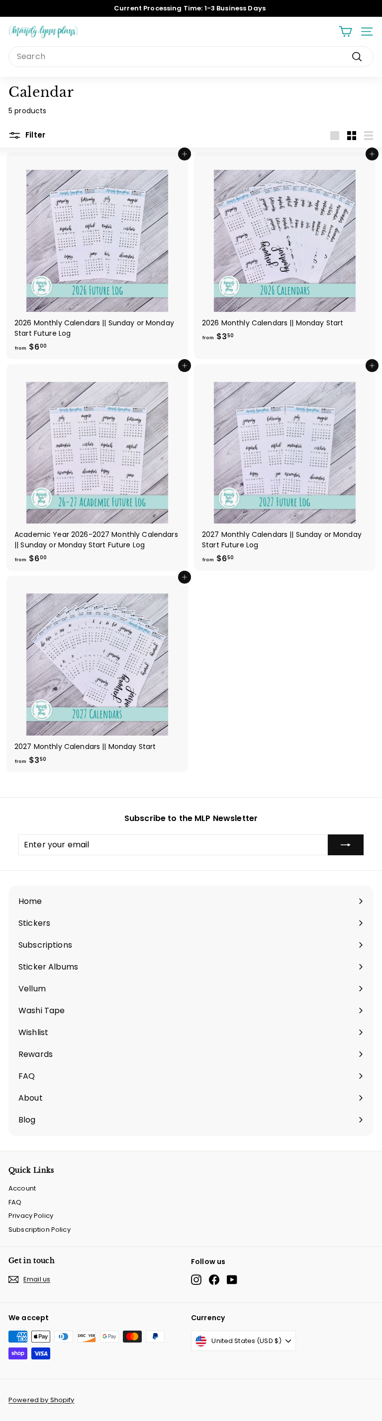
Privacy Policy (30, 1215)
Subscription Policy (39, 1229)
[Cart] (345, 31)
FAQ (14, 1202)
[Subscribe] (346, 844)
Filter (34, 135)
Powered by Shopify (41, 1400)
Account (22, 1188)
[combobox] (191, 56)
